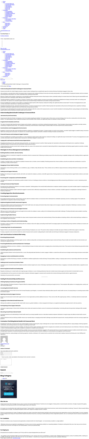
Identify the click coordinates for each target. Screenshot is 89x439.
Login (4, 28)
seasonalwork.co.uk (4, 343)
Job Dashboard (8, 6)
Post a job (2, 79)
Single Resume (8, 14)
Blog (4, 22)
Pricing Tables (8, 16)
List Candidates (8, 11)
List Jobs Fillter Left (9, 3)
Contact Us (5, 26)
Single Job (7, 7)
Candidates (5, 10)
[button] (0, 31)
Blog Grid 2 (7, 24)
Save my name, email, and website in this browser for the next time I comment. (18, 357)
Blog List (7, 25)
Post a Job (7, 9)
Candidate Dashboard (10, 13)
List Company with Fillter (10, 18)
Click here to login (16, 437)
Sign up (4, 27)
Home (4, 1)
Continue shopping (4, 35)
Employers (5, 17)
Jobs (4, 2)
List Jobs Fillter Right (9, 4)
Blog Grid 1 (7, 23)
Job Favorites (8, 5)
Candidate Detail (9, 12)
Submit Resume (8, 15)
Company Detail (8, 21)
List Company (8, 19)
